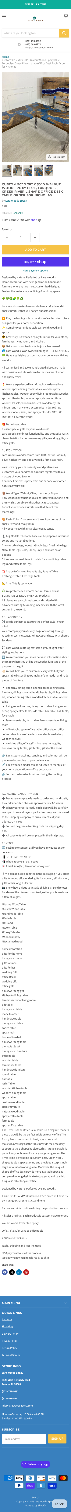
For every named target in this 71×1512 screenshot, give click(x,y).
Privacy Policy (9, 1341)
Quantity (7, 229)
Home (5, 56)
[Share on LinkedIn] (19, 1272)
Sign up (57, 1439)
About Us (7, 1319)
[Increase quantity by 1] (35, 237)
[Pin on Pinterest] (26, 1272)
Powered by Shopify (35, 1505)
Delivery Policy (10, 1334)
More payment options (35, 270)
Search (35, 1497)
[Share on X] (12, 1272)
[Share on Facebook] (5, 1272)
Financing (7, 1326)
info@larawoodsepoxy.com (17, 1406)
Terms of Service (11, 1355)
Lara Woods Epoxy (16, 201)
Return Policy (9, 1348)
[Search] (64, 33)
